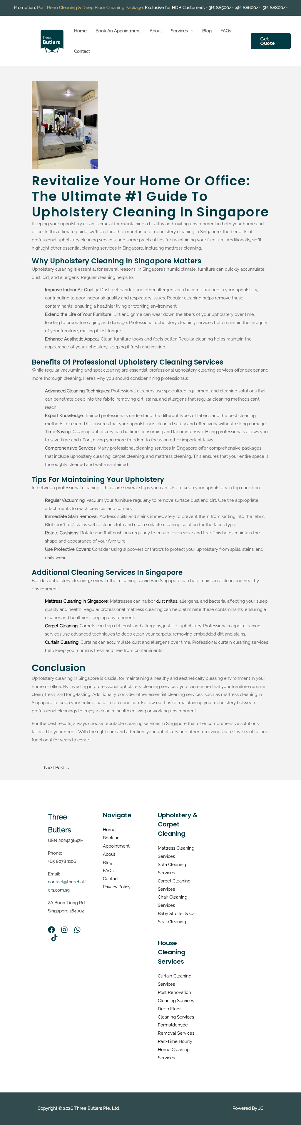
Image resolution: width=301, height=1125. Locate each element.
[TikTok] (54, 937)
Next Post (57, 767)
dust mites (166, 601)
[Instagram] (64, 929)
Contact (82, 51)
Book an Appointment (118, 30)
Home (80, 30)
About (156, 30)
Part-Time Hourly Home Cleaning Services (175, 1049)
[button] (190, 30)
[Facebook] (51, 929)
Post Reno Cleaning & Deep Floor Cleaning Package (90, 7)
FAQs (225, 30)
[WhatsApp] (77, 929)
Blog (207, 30)
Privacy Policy (117, 887)
